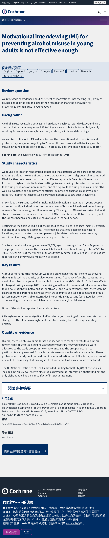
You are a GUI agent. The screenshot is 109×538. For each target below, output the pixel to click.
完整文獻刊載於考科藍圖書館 (22, 451)
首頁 (4, 20)
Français (43, 2)
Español (24, 2)
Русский (53, 2)
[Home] (13, 11)
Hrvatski (63, 2)
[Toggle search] (99, 12)
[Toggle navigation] (105, 12)
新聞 (80, 492)
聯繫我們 (82, 489)
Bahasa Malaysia (13, 75)
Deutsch (72, 2)
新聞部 (81, 496)
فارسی (34, 2)
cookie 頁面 (73, 523)
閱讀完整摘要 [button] (19, 388)
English (16, 2)
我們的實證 (16, 20)
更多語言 (101, 2)
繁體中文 (6, 2)
